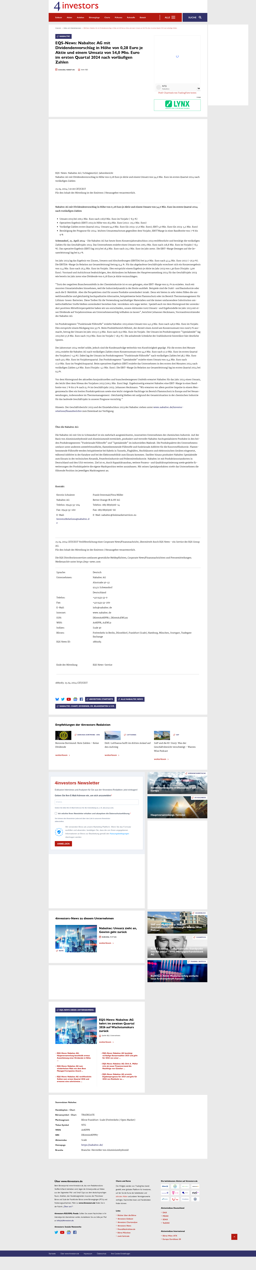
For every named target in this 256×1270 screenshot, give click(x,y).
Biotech (143, 17)
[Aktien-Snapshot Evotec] (185, 1193)
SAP (177, 735)
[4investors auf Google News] (75, 699)
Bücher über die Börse (127, 1215)
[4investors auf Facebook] (81, 699)
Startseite (52, 1253)
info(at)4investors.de (65, 1220)
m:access (118, 17)
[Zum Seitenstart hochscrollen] (234, 1237)
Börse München (124, 1232)
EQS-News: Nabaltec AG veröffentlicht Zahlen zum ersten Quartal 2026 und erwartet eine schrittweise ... (74, 1079)
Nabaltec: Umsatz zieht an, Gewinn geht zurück (118, 930)
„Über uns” (68, 1206)
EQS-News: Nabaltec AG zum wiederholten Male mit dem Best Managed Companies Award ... (71, 1068)
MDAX (166, 1216)
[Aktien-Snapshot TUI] (175, 1199)
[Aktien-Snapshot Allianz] (165, 1186)
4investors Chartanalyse (127, 1222)
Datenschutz (101, 1253)
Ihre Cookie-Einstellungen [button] (120, 1253)
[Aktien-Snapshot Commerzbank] (195, 1186)
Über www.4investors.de (69, 1253)
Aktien (69, 17)
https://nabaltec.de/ (92, 1145)
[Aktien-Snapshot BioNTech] (185, 1186)
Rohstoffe (131, 17)
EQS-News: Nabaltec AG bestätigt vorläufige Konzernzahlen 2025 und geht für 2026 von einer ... (119, 1055)
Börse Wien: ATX (170, 1235)
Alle (167, 17)
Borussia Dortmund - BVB (88, 735)
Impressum (88, 1253)
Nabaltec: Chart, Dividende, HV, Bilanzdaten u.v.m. (86, 706)
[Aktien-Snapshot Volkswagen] (195, 1199)
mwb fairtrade (123, 1236)
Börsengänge (94, 17)
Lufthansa (131, 735)
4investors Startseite (101, 699)
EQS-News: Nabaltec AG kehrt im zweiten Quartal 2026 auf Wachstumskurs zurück (116, 1025)
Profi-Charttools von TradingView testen (177, 93)
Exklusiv (58, 17)
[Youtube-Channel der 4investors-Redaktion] (69, 699)
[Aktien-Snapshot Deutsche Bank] (165, 1193)
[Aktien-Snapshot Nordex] (165, 1199)
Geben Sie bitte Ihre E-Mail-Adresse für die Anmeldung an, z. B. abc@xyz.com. (84, 808)
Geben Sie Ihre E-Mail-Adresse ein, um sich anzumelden (83, 795)
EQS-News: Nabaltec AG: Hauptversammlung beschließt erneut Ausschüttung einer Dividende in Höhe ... (74, 1057)
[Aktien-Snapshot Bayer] (175, 1186)
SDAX (165, 1219)
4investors (58, 28)
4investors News (124, 1225)
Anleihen (80, 17)
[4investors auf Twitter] (63, 699)
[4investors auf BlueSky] (57, 699)
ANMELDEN (63, 844)
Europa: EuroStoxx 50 (172, 1239)
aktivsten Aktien (121, 1196)
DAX (165, 1212)
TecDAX (166, 1222)
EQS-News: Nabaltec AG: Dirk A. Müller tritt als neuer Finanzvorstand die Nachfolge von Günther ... (120, 1066)
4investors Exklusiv (125, 1218)
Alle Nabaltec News (132, 699)
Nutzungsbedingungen (119, 834)
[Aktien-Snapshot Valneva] (185, 1199)
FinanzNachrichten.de (126, 1229)
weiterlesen (61, 755)
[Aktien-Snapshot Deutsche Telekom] (175, 1193)
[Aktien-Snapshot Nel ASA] (195, 1193)
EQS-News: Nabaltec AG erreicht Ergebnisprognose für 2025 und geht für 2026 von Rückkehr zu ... (119, 1076)
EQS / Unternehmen (113, 1036)
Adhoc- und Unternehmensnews (72, 28)
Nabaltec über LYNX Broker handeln (177, 108)
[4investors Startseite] (76, 6)
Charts (107, 17)
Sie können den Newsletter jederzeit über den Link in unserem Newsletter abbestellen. (82, 820)
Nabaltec (64, 36)
